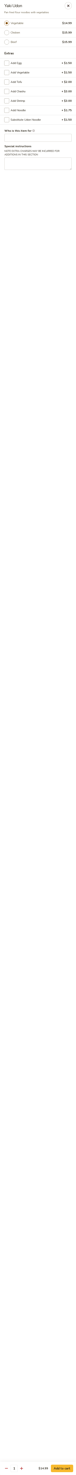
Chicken (15, 33)
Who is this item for (18, 131)
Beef (14, 42)
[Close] (68, 5)
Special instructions (17, 146)
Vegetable (17, 23)
